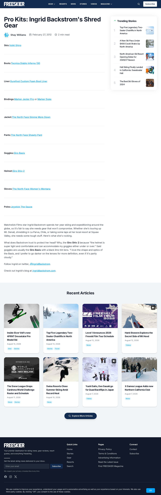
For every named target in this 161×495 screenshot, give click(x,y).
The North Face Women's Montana (31, 189)
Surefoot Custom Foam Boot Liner (28, 81)
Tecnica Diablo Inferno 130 (25, 63)
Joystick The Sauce (21, 206)
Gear (50, 4)
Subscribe (150, 4)
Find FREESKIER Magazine (110, 466)
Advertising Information (109, 457)
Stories (83, 4)
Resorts (63, 4)
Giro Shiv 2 (19, 171)
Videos (94, 4)
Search (70, 466)
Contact (133, 449)
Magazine (105, 4)
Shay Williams (18, 35)
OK (150, 490)
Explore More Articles (82, 416)
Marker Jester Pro (24, 99)
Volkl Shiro (15, 45)
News (73, 4)
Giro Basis (19, 153)
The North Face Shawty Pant (26, 135)
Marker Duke (44, 99)
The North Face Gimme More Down (31, 117)
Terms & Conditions (107, 453)
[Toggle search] (138, 4)
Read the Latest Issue (108, 462)
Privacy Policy (105, 449)
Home (69, 449)
